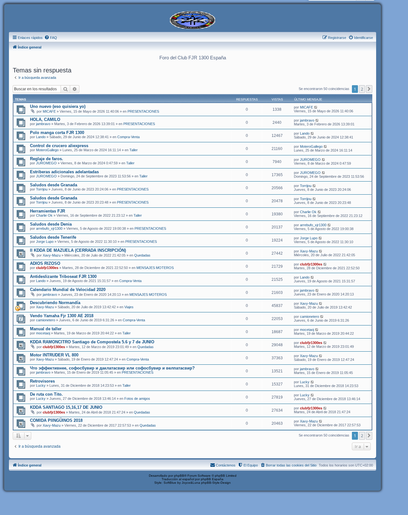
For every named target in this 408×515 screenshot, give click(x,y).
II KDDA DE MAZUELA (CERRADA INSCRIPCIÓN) (78, 250)
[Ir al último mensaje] (316, 107)
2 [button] (362, 89)
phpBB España (212, 479)
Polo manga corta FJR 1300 (57, 132)
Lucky (41, 385)
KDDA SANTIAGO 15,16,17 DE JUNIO (66, 407)
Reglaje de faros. (46, 158)
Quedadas (142, 255)
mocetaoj (43, 333)
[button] (369, 89)
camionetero (45, 320)
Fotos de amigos (137, 398)
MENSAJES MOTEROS (155, 268)
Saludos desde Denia (51, 224)
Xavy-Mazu (52, 255)
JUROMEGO (46, 163)
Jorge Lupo (45, 241)
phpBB (179, 475)
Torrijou (41, 189)
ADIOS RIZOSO (45, 263)
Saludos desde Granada (53, 185)
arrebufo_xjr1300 (49, 228)
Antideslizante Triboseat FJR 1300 (63, 276)
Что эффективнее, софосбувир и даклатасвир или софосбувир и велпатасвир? (112, 368)
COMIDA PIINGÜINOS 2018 (56, 420)
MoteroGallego (47, 150)
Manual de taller (46, 328)
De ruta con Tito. (46, 394)
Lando (41, 137)
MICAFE (49, 111)
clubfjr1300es (47, 268)
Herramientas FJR (47, 211)
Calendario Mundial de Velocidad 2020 (68, 289)
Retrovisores (42, 381)
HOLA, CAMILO (45, 119)
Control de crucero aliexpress (59, 145)
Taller (133, 150)
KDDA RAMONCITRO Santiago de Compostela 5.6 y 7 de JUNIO (92, 342)
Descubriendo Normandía (55, 302)
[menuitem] (50, 37)
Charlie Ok (44, 215)
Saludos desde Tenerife (53, 237)
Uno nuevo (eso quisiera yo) (57, 106)
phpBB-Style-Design (216, 482)
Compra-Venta (128, 137)
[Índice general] (192, 19)
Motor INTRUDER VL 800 (54, 355)
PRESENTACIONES (143, 111)
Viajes (129, 307)
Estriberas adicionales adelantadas (64, 171)
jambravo (43, 124)
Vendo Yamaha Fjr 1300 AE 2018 (61, 315)
